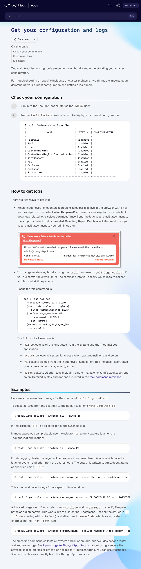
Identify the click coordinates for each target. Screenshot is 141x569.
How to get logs (22, 56)
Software (130, 5)
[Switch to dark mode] (118, 5)
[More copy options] (34, 39)
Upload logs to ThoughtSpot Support (67, 545)
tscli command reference (105, 377)
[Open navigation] (110, 6)
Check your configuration (28, 51)
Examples (19, 60)
